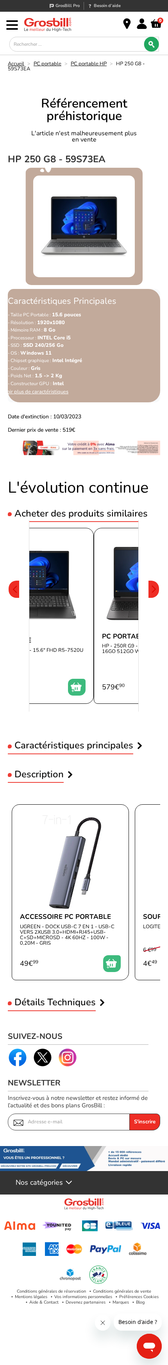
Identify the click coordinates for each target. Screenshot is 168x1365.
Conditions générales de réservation (51, 1291)
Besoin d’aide (107, 6)
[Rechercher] (151, 44)
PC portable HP (89, 63)
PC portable (47, 63)
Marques (121, 1302)
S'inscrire (144, 1121)
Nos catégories (39, 1183)
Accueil (16, 63)
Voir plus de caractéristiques (36, 392)
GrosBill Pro (67, 6)
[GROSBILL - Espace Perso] (142, 24)
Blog (140, 1302)
